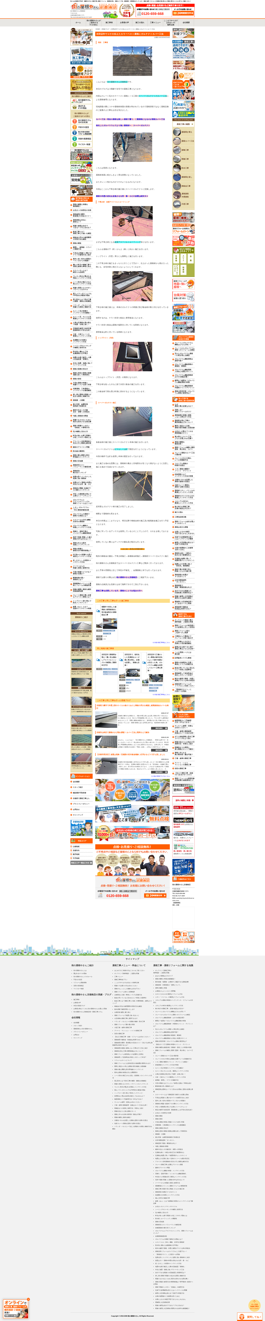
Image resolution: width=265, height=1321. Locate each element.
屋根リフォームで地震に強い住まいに (126, 1015)
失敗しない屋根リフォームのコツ (183, 410)
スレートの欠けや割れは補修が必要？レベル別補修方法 (173, 1059)
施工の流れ (140, 22)
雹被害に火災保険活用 (162, 1302)
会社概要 (186, 22)
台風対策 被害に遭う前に (122, 1012)
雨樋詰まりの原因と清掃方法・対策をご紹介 (128, 1108)
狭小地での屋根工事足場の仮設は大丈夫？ (183, 507)
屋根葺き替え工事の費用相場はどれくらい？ (184, 421)
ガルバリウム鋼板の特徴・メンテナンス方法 (169, 1170)
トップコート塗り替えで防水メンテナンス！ (82, 602)
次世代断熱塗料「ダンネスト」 (180, 581)
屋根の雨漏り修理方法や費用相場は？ (82, 549)
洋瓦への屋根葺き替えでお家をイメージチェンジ (82, 495)
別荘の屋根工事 (180, 768)
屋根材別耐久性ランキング (79, 471)
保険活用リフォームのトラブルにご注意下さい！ (171, 1251)
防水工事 (185, 168)
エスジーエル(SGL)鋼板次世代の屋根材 (82, 520)
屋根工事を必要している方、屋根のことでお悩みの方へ (119, 591)
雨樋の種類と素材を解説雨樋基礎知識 (82, 590)
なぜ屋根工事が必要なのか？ (184, 405)
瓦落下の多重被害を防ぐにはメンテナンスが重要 (184, 538)
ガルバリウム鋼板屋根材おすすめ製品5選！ (184, 376)
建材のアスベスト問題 (81, 447)
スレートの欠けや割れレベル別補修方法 (183, 459)
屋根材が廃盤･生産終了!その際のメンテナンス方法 (171, 1103)
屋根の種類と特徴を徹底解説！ (80, 205)
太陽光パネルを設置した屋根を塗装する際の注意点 (131, 1120)
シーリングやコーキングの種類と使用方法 (82, 346)
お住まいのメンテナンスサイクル (166, 1206)
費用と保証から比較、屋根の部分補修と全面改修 (185, 426)
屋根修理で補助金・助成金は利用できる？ (183, 608)
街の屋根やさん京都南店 (126, 577)
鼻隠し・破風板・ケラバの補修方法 (82, 248)
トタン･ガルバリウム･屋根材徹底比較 (81, 508)
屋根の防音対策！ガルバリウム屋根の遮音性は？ (185, 392)
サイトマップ (78, 815)
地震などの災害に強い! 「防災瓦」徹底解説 (183, 565)
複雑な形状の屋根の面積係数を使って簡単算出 (82, 374)
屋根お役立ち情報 (181, 527)
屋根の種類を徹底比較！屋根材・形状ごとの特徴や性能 (173, 1047)
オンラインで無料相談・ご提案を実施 (126, 973)
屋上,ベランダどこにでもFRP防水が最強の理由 (82, 294)
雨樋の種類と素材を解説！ (123, 1117)
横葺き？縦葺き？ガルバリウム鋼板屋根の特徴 (185, 381)
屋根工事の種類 (183, 124)
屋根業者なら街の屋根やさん (82, 1029)
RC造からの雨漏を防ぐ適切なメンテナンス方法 (170, 1177)
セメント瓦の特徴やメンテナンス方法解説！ (82, 312)
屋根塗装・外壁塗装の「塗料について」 (168, 985)
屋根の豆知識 (78, 461)
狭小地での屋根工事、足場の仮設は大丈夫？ (169, 1008)
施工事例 (109, 22)
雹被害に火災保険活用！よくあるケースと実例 (184, 602)
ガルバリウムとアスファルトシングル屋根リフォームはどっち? (82, 501)
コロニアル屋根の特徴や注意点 (181, 464)
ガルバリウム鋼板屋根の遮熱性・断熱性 (184, 365)
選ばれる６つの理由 (80, 973)
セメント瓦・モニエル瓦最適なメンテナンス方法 (82, 317)
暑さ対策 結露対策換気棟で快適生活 (80, 405)
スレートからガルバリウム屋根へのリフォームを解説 (185, 349)
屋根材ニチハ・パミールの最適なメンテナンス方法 (185, 491)
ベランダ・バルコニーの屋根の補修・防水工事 (129, 1021)
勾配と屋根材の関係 (80, 416)
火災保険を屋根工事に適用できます (126, 1018)
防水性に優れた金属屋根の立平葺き (166, 1245)
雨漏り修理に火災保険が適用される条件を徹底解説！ (172, 1308)
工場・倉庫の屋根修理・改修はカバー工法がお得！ (185, 732)
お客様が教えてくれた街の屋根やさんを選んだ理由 (90, 1008)
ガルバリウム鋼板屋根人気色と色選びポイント (184, 370)
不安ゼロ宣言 (77, 979)
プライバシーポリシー (81, 804)
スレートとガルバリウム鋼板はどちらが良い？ (184, 343)
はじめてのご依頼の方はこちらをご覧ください (129, 970)
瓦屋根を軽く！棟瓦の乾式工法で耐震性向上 (169, 1152)
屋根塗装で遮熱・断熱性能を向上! (183, 586)
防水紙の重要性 (79, 451)
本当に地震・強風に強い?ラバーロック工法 (82, 364)
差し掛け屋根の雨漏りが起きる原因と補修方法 (82, 395)
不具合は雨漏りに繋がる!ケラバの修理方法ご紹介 (82, 254)
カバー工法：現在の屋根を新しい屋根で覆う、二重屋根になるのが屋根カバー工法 (130, 119)
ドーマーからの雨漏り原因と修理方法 (81, 567)
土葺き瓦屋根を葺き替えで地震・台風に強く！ (82, 323)
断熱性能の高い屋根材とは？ (79, 578)
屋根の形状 (77, 379)
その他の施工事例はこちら (161, 642)
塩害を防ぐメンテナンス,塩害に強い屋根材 (82, 477)
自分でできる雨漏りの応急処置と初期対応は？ (184, 591)
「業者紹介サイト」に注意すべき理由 (183, 690)
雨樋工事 (185, 159)
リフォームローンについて (123, 1060)
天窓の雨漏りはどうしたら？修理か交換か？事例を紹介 (173, 1083)
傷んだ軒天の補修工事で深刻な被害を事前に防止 (82, 265)
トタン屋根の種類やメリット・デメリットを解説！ (172, 1062)
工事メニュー (155, 22)
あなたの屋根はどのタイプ (164, 976)
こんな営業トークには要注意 (183, 653)
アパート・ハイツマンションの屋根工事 (183, 764)
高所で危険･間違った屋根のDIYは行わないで (169, 1180)
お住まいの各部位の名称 (82, 210)
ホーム (78, 22)
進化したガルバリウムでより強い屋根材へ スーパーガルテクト (123, 125)
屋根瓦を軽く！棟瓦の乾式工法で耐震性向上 (183, 554)
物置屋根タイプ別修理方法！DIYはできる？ (183, 721)
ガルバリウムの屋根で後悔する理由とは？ (81, 515)
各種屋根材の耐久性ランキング (165, 1228)
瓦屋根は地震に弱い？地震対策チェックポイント (185, 559)
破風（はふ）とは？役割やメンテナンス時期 (82, 607)
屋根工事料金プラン (120, 979)
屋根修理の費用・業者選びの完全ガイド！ (82, 215)
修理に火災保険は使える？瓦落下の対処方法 (185, 543)
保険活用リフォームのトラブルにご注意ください (185, 685)
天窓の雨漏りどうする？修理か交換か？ (82, 573)
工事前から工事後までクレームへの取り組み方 (184, 637)
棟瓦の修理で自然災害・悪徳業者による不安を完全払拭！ (174, 1110)
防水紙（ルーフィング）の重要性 (166, 1218)
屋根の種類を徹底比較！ (180, 443)
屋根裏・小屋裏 (79, 400)
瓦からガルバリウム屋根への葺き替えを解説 (184, 354)
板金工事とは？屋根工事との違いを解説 (82, 232)
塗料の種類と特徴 (183, 800)
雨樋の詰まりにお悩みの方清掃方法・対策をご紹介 (185, 743)
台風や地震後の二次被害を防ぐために (184, 548)
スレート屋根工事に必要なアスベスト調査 (169, 1164)
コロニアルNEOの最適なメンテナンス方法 (184, 502)
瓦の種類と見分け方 (80, 431)
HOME (98, 29)
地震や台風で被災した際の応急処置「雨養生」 (82, 358)
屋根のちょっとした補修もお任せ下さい (127, 988)
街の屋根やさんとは (80, 970)
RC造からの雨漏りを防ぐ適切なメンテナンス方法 (82, 555)
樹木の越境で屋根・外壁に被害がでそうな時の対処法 (185, 679)
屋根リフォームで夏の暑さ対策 (124, 1024)
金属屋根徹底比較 (161, 1236)
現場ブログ (105, 29)
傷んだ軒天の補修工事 (162, 1198)
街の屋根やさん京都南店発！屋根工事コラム (87, 1012)
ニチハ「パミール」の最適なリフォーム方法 (169, 997)
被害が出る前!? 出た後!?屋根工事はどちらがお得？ (185, 648)
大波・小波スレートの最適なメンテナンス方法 (82, 335)
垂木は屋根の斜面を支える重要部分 (126, 1072)
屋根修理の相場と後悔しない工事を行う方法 (183, 416)
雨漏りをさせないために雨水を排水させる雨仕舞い (172, 1278)
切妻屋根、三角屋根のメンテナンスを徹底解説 (82, 389)
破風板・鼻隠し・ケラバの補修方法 (166, 1080)
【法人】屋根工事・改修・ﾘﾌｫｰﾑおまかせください (185, 774)
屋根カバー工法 (188, 141)
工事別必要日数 (180, 517)
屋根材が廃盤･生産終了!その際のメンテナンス (82, 489)
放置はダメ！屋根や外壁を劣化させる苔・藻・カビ (172, 1260)
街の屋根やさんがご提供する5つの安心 (94, 23)
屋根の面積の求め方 (80, 369)
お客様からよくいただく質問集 (165, 991)
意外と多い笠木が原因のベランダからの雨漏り (82, 259)
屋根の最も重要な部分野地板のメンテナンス (81, 456)
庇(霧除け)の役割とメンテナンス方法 (80, 341)
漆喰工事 (185, 150)
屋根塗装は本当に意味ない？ (79, 221)
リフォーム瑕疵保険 (80, 982)
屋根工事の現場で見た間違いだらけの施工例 (183, 570)
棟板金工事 (186, 186)
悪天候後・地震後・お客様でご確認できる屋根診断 (172, 982)
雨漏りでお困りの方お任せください (126, 985)
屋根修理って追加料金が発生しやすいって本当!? (184, 674)
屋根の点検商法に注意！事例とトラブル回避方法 (184, 663)
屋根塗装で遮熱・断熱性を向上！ (166, 1143)
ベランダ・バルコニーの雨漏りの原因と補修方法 (82, 306)
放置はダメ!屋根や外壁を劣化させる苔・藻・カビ (82, 483)
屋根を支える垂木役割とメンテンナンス (81, 544)
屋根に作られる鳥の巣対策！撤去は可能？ (128, 1114)
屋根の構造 (77, 243)
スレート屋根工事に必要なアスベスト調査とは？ (82, 596)
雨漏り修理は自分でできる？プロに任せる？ (82, 226)
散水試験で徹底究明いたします (124, 1009)
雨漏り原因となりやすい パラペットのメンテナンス (131, 1084)
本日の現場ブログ (79, 1005)
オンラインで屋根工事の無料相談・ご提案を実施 (184, 621)
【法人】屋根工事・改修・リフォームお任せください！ (132, 1037)
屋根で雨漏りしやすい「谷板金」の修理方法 (81, 426)
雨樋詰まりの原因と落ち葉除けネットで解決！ (185, 748)
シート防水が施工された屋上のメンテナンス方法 (82, 283)
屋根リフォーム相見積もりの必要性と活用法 (128, 1054)
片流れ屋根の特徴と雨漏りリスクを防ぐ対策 (82, 383)
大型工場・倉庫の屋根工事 (123, 1027)
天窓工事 (185, 204)
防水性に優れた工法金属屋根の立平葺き (80, 352)
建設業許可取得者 (79, 793)
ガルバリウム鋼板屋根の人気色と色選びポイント (171, 1038)
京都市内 (76, 850)
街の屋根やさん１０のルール (82, 976)
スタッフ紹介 (78, 787)
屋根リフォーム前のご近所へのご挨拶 (182, 631)
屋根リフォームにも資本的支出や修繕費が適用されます (132, 1063)
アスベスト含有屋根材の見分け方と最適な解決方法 (172, 1161)
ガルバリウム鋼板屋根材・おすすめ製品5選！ (170, 1017)
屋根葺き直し (187, 177)
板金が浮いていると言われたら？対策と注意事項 (185, 668)
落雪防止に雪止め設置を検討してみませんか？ (129, 1096)
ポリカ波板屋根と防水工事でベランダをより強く (185, 737)
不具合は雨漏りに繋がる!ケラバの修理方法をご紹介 (172, 1097)
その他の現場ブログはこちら (160, 776)
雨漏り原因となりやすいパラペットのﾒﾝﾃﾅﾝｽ (82, 288)
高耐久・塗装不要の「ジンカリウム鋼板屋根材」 (171, 1173)
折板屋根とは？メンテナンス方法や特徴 (184, 475)
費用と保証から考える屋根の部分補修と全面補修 (130, 1066)
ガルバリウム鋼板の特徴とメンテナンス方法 (82, 526)
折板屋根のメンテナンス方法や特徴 (166, 1065)
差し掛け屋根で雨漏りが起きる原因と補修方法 (170, 1275)
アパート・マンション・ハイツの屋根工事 (128, 1030)
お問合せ (76, 809)
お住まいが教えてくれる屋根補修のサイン (184, 432)
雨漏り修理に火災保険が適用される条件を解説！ (184, 597)
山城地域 (76, 846)
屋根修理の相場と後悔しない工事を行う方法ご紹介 (131, 1048)
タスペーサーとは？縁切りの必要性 (80, 271)
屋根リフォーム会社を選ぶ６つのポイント (185, 522)
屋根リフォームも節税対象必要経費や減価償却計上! (185, 779)
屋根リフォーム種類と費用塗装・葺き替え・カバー (185, 448)
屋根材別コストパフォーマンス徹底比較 (82, 466)
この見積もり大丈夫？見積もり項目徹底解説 (183, 642)
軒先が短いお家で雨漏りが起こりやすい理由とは (82, 436)
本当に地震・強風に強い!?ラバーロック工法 (169, 1269)
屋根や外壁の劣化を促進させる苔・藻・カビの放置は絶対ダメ (122, 196)
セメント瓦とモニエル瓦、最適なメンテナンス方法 (172, 1071)
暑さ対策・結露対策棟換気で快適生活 (167, 1137)
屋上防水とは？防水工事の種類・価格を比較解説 (82, 300)
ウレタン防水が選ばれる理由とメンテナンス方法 (82, 277)
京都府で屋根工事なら (81, 798)
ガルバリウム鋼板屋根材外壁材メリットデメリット (185, 386)
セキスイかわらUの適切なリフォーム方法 (168, 994)
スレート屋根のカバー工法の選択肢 (185, 453)
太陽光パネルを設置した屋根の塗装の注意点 (184, 480)
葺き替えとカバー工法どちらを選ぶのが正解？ (184, 437)
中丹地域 (76, 858)
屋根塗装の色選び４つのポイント (181, 575)
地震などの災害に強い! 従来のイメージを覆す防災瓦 (172, 1158)
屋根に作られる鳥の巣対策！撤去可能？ (184, 753)
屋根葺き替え (187, 132)
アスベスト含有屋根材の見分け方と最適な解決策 (82, 442)
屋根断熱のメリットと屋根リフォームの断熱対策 (82, 584)
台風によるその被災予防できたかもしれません (185, 532)
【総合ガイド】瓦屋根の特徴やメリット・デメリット (172, 1044)
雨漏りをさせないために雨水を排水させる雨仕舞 (82, 420)
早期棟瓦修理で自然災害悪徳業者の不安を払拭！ (82, 329)
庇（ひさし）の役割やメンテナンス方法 (82, 561)
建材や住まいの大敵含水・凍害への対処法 (81, 411)
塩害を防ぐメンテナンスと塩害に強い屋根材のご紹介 (172, 1257)
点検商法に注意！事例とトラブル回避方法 (128, 995)
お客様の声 (124, 22)
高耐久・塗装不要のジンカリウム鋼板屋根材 (82, 532)
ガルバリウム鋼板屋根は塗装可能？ (184, 360)
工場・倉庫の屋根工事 (183, 758)
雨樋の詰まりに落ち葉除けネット (125, 1111)
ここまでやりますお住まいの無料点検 (171, 23)
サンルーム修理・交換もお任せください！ (184, 726)
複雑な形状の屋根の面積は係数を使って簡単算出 (171, 1131)
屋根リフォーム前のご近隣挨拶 (124, 992)
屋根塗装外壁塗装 (185, 195)
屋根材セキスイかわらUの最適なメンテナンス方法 (184, 496)
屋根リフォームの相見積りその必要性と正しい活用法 (185, 626)
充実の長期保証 (78, 985)
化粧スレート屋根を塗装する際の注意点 (182, 486)
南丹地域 (76, 854)
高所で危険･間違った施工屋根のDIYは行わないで (82, 538)
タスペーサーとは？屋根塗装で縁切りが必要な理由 (172, 1094)
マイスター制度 (78, 988)
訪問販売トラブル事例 (183, 658)
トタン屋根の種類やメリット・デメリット (183, 470)
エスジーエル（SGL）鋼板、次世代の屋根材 (169, 1242)
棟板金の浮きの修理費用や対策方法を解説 (82, 238)
